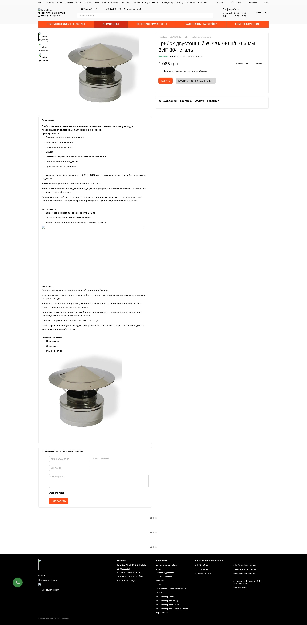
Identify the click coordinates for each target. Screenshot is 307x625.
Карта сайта (162, 612)
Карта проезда (240, 587)
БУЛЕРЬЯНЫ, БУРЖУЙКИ (201, 24)
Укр (217, 2)
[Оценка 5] (90, 493)
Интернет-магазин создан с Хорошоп (53, 618)
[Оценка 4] (85, 493)
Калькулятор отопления (197, 2)
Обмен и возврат (73, 2)
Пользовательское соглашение (116, 2)
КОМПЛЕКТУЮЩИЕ (247, 24)
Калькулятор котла (150, 2)
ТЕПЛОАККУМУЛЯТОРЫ (151, 24)
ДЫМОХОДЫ (111, 24)
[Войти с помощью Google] (117, 458)
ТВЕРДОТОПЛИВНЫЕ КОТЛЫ (66, 24)
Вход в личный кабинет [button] (167, 565)
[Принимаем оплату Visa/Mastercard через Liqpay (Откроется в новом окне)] (61, 584)
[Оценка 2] (75, 493)
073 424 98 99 (89, 9)
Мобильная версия (50, 590)
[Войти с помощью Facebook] (112, 458)
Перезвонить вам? (132, 9)
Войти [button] (167, 71)
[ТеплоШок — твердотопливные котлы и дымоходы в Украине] (54, 564)
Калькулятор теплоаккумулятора (172, 609)
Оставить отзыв (195, 56)
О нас (40, 2)
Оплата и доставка (54, 2)
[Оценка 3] (80, 493)
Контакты (88, 2)
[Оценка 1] (69, 493)
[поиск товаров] (210, 15)
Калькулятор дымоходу (172, 2)
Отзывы (136, 2)
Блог (97, 2)
